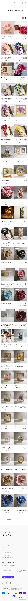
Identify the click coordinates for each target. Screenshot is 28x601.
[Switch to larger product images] (23, 18)
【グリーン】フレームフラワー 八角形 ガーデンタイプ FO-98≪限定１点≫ (20, 448)
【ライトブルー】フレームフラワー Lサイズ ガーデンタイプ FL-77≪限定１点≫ (7, 407)
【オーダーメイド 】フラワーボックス (7, 201)
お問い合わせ (5, 548)
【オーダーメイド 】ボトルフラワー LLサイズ (21, 243)
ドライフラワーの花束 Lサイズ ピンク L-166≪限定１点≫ (20, 489)
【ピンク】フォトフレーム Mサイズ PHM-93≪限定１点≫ (7, 325)
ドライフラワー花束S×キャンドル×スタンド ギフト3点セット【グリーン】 (20, 99)
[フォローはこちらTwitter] (2, 583)
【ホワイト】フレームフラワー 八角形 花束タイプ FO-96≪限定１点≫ (21, 468)
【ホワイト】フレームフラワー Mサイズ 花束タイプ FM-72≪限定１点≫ (7, 448)
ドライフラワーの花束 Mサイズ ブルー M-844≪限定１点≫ (20, 509)
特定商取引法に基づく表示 (8, 557)
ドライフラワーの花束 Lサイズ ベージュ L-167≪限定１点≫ (7, 489)
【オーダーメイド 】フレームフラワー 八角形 (21, 181)
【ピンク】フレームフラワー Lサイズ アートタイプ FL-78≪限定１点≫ (21, 386)
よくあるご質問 (5, 545)
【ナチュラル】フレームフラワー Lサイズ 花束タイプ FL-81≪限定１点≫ (7, 366)
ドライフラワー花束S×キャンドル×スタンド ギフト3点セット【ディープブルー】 (20, 58)
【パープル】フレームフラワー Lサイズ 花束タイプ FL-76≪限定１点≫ (20, 407)
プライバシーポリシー (7, 555)
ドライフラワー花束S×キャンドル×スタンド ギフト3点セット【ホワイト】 (7, 99)
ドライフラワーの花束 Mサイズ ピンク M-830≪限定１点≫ (20, 284)
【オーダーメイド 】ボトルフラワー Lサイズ (21, 201)
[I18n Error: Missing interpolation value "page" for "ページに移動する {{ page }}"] (19, 518)
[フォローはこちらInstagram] (6, 583)
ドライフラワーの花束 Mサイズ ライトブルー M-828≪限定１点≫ (7, 304)
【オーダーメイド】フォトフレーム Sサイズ (7, 78)
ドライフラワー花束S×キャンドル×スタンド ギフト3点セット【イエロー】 (20, 140)
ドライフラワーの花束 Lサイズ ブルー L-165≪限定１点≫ (7, 509)
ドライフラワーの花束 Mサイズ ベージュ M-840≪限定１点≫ (7, 263)
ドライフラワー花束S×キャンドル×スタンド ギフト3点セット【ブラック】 (7, 243)
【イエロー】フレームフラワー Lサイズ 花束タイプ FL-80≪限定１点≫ (21, 366)
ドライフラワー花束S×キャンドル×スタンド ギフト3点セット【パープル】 (7, 119)
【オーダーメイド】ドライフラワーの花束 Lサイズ (20, 78)
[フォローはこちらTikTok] (10, 583)
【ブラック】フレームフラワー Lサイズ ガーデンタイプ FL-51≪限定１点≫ (20, 345)
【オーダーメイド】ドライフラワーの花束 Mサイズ (7, 37)
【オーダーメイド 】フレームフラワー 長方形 (21, 222)
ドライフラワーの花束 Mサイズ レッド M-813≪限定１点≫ (20, 304)
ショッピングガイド (6, 553)
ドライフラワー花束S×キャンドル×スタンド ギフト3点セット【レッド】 (7, 140)
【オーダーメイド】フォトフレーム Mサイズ (20, 160)
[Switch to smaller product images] (25, 18)
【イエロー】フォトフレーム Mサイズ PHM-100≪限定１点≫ (7, 284)
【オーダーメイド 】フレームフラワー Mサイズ (7, 181)
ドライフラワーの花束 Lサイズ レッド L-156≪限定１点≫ (20, 325)
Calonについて (5, 550)
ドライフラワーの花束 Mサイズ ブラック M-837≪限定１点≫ (20, 263)
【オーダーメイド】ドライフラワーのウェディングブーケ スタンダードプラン (7, 345)
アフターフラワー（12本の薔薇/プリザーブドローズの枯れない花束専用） (21, 37)
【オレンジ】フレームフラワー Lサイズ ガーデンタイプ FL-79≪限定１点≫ (7, 386)
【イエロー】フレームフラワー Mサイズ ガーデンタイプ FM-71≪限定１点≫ (20, 427)
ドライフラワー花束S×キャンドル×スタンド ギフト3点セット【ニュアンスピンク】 (7, 58)
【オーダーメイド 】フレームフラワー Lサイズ (21, 119)
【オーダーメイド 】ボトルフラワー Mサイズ (7, 160)
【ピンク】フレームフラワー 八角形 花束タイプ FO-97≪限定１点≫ (7, 468)
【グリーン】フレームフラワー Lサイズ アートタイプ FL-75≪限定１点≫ (7, 427)
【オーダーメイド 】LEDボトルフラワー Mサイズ (7, 222)
